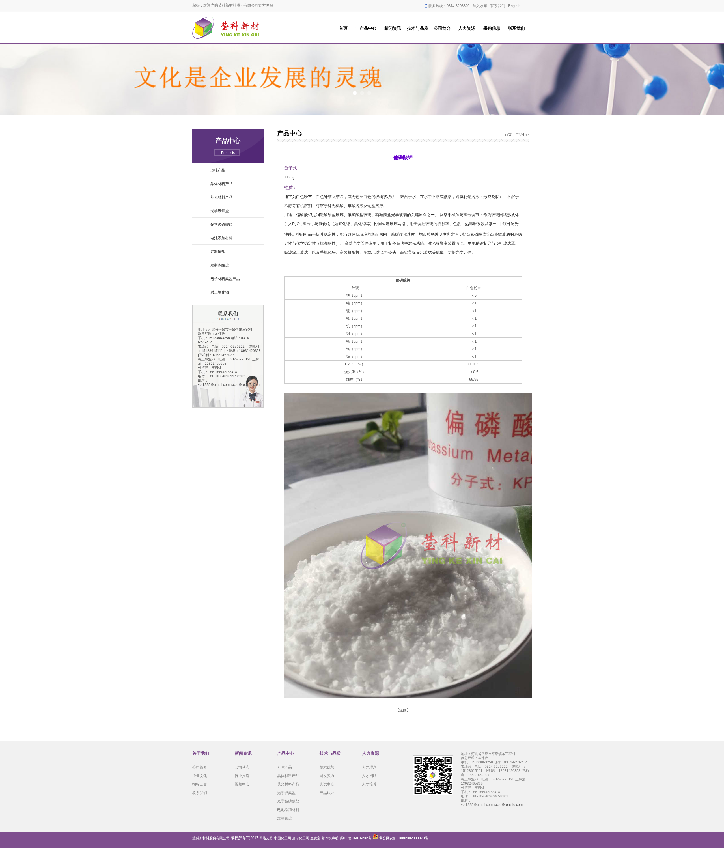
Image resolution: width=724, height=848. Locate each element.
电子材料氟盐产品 (225, 279)
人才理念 (369, 767)
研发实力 (327, 776)
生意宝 (315, 838)
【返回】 (403, 710)
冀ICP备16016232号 (355, 838)
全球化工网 (300, 838)
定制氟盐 (217, 251)
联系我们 (497, 6)
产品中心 (367, 28)
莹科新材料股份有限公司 (211, 838)
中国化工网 (282, 838)
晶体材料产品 (221, 184)
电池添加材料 (221, 238)
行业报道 (242, 776)
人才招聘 (369, 776)
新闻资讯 (392, 28)
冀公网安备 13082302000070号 (403, 838)
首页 (343, 28)
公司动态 (242, 767)
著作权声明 (330, 838)
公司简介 (442, 28)
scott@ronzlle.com (245, 385)
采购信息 (491, 28)
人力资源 (466, 28)
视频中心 (242, 784)
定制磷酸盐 (219, 265)
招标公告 (199, 784)
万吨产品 (217, 170)
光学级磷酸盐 (221, 224)
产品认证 (327, 793)
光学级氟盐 (219, 211)
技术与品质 (417, 28)
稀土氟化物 (219, 292)
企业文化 (199, 776)
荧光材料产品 (221, 197)
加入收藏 (480, 6)
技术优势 (327, 767)
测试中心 (327, 784)
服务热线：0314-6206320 (448, 6)
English (514, 6)
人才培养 (369, 784)
